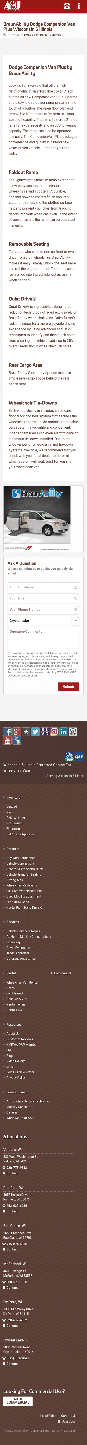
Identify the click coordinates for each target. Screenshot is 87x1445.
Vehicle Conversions (20, 863)
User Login (69, 1421)
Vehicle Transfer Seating (23, 874)
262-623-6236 (16, 1206)
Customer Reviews (19, 1039)
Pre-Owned (14, 823)
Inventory (13, 797)
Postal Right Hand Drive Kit (25, 907)
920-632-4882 (16, 1320)
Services (12, 921)
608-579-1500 (16, 1282)
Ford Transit (14, 993)
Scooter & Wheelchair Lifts (25, 869)
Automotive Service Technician (28, 1101)
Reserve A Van (16, 999)
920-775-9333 (16, 1167)
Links (10, 1066)
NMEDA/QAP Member (22, 1044)
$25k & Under (15, 818)
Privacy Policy (16, 1077)
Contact (12, 1173)
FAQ (9, 1050)
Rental (11, 973)
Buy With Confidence (20, 858)
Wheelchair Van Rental (22, 982)
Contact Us (69, 1416)
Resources (13, 1024)
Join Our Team (16, 1092)
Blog (9, 1056)
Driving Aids (14, 880)
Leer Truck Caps (17, 902)
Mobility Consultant (19, 1107)
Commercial (62, 973)
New (9, 812)
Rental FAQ (14, 1010)
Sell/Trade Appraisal (20, 834)
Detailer (11, 1112)
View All (12, 807)
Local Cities (48, 1416)
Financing (13, 828)
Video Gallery (15, 1061)
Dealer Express (40, 1430)
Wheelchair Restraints (21, 885)
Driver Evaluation (18, 948)
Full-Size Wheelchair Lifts (24, 891)
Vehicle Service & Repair (23, 931)
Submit (68, 686)
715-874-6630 (16, 1244)
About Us (12, 1033)
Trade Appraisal (17, 953)
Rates (10, 988)
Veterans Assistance (21, 958)
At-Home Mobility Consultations (28, 936)
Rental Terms (15, 1004)
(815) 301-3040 (17, 1358)
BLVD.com (70, 1430)
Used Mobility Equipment (23, 896)
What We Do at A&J (20, 1118)
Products (12, 848)
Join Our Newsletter (20, 1072)
